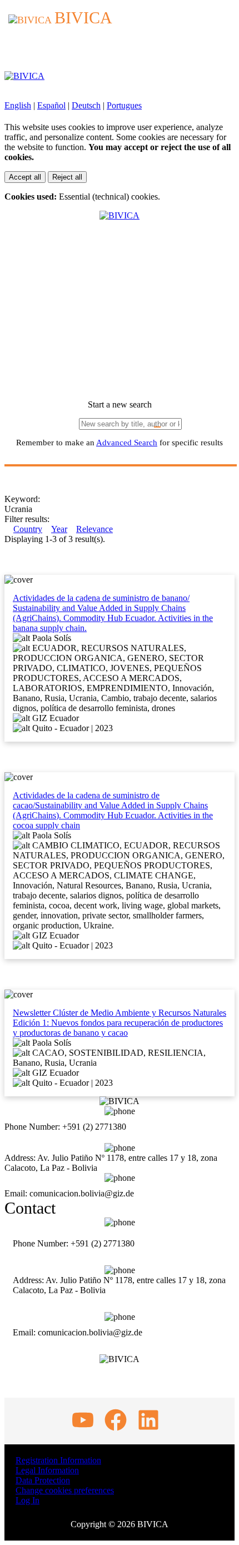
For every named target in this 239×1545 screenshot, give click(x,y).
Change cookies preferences (65, 1490)
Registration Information (58, 1460)
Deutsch (86, 105)
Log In (27, 1500)
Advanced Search (126, 442)
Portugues (124, 105)
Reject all (67, 177)
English (17, 105)
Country (27, 529)
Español (51, 105)
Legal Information (47, 1470)
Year (59, 529)
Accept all (25, 177)
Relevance (94, 529)
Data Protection (43, 1480)
